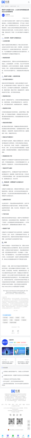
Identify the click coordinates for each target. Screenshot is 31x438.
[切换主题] (28, 421)
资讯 (20, 404)
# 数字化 (11, 317)
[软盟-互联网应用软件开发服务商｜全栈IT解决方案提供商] (15, 391)
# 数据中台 (5, 320)
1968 (12, 342)
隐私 (10, 404)
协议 (27, 404)
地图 (24, 404)
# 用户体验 (5, 317)
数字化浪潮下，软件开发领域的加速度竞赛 (13, 381)
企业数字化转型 (13, 6)
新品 (13, 404)
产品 (6, 404)
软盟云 (14, 411)
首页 (3, 6)
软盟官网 (7, 14)
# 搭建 (11, 320)
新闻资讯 (7, 6)
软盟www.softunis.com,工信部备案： (16, 408)
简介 (16, 406)
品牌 (14, 406)
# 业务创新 (5, 322)
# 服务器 (17, 317)
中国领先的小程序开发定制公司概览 (11, 379)
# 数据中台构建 (13, 322)
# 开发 (23, 317)
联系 (18, 406)
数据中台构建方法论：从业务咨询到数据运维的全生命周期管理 (15, 11)
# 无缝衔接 (24, 320)
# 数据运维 (17, 320)
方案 (17, 404)
